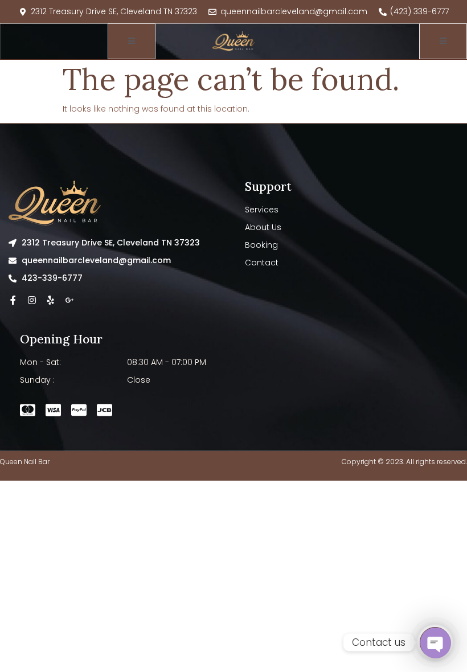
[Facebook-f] (13, 300)
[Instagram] (31, 300)
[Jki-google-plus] (69, 300)
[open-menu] (131, 41)
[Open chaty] (435, 642)
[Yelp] (50, 300)
